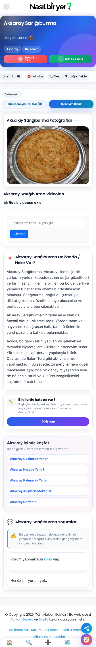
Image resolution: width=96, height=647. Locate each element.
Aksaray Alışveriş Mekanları (31, 491)
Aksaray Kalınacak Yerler (29, 480)
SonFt (43, 619)
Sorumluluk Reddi (45, 630)
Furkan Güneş (22, 619)
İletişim (59, 637)
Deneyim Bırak (71, 104)
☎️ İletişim (35, 76)
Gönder (19, 234)
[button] (31, 38)
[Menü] (6, 7)
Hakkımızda (18, 630)
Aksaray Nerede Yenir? (27, 469)
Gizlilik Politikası (74, 630)
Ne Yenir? (31, 49)
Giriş (48, 559)
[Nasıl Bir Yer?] (48, 6)
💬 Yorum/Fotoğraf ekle (68, 76)
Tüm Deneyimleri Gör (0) (24, 104)
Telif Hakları (41, 637)
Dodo (22, 38)
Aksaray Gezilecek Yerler (29, 459)
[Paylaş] (86, 628)
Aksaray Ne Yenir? (24, 502)
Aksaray (12, 49)
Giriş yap (48, 421)
